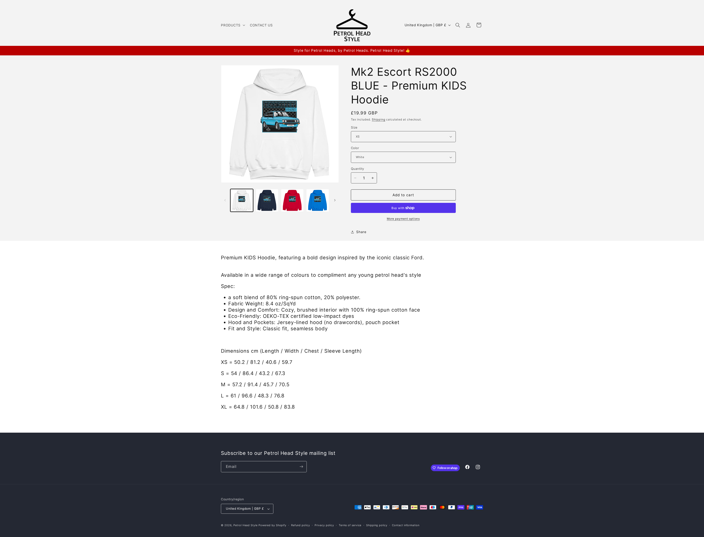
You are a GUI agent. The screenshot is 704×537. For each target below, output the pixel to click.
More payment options (403, 218)
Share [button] (361, 232)
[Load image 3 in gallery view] (292, 200)
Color (355, 148)
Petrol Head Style (245, 525)
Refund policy (300, 525)
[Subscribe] (301, 466)
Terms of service (350, 525)
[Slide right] (335, 200)
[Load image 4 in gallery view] (317, 200)
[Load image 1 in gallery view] (241, 200)
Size (354, 127)
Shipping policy (376, 525)
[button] (232, 25)
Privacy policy (324, 525)
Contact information (405, 525)
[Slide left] (225, 200)
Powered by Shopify (272, 525)
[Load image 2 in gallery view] (267, 200)
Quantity (357, 169)
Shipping (378, 119)
